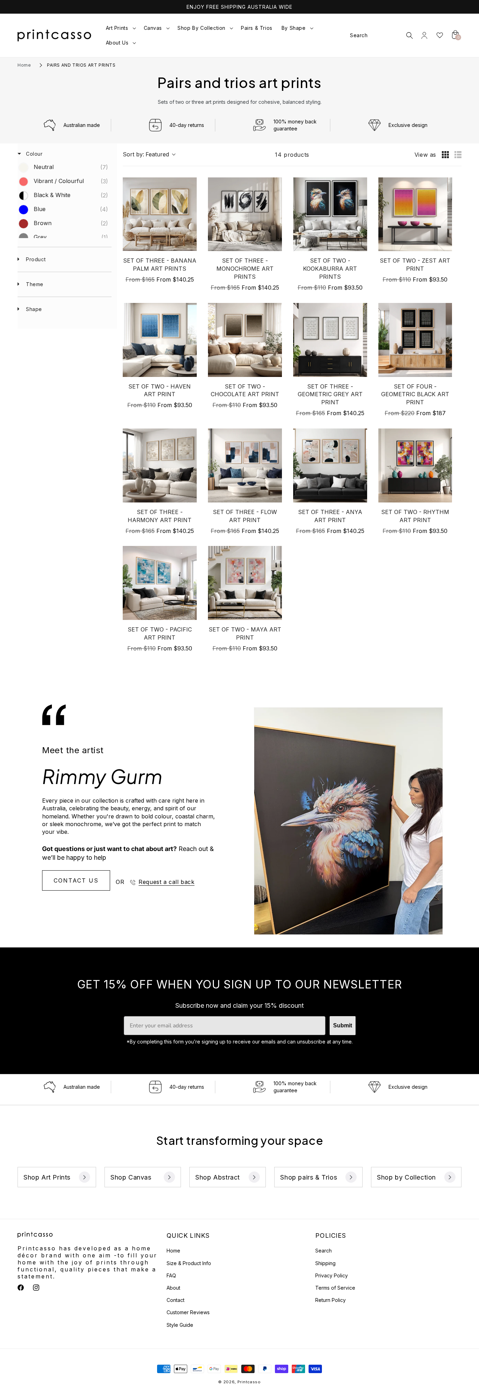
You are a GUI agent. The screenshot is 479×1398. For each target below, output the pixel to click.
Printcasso (249, 1381)
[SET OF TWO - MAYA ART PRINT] (245, 583)
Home (24, 65)
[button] (120, 28)
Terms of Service (335, 1288)
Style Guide (180, 1325)
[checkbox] (63, 168)
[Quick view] (190, 244)
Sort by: (146, 154)
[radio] (445, 154)
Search (323, 1251)
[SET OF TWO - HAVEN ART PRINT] (160, 340)
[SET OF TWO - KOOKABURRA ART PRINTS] (330, 214)
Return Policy (330, 1300)
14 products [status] (292, 154)
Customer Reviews (188, 1312)
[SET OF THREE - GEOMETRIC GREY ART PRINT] (330, 340)
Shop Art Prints (46, 1177)
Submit (342, 1025)
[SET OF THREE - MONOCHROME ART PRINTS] (245, 214)
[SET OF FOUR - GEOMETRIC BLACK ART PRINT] (415, 340)
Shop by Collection (406, 1177)
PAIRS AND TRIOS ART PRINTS (81, 65)
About (173, 1288)
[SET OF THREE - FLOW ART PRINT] (245, 465)
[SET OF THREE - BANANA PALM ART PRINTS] (160, 214)
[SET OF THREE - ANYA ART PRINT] (330, 465)
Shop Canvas (130, 1177)
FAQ (171, 1275)
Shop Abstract (217, 1177)
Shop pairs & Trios (308, 1177)
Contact (175, 1300)
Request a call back (166, 881)
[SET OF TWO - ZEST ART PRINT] (415, 214)
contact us (76, 880)
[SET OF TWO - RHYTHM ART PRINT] (415, 465)
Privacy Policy (331, 1275)
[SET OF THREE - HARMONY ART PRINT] (160, 465)
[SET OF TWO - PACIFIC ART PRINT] (160, 583)
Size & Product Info (189, 1263)
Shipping (325, 1263)
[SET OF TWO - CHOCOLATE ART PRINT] (245, 340)
